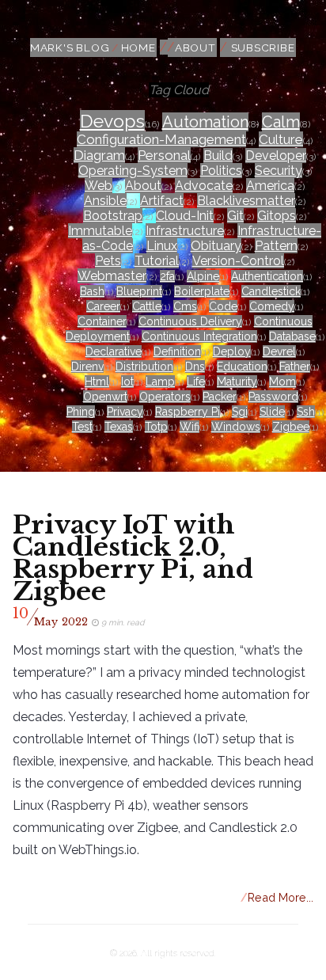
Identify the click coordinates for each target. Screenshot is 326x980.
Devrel (279, 351)
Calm (281, 121)
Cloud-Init (185, 215)
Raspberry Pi (187, 411)
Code (223, 306)
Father (294, 366)
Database (292, 336)
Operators (165, 396)
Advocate (204, 185)
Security (278, 170)
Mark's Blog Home (93, 47)
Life (196, 381)
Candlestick (271, 291)
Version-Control (238, 260)
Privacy (125, 411)
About (195, 47)
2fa (167, 276)
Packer (220, 396)
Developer (275, 155)
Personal (164, 155)
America (270, 185)
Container (102, 321)
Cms (185, 306)
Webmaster (112, 275)
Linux (161, 245)
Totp (156, 426)
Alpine (203, 276)
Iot (127, 381)
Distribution (144, 366)
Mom (282, 381)
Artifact (162, 200)
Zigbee (290, 426)
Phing (80, 411)
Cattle (146, 306)
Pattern (276, 245)
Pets (108, 260)
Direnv (87, 366)
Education (242, 366)
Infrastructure (185, 230)
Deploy (232, 351)
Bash (92, 291)
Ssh (306, 411)
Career (103, 306)
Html (97, 381)
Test (82, 426)
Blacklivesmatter (246, 200)
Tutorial (157, 260)
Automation (205, 121)
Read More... (277, 897)
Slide (272, 411)
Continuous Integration (199, 336)
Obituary (216, 245)
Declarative (113, 351)
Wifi (189, 426)
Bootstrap (112, 215)
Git (235, 215)
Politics (221, 170)
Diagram (99, 155)
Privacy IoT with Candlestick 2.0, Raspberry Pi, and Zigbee (133, 558)
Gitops (276, 215)
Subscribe (263, 47)
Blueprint (139, 291)
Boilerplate (201, 291)
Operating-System (133, 170)
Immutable (100, 230)
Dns (195, 366)
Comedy (271, 306)
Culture (281, 139)
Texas (118, 426)
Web (98, 185)
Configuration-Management (161, 139)
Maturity (237, 381)
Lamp (160, 381)
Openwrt (105, 396)
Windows (235, 426)
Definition (177, 351)
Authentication (267, 276)
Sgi (240, 411)
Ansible (105, 200)
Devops (112, 120)
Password (273, 396)
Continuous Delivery (190, 321)
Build (218, 155)
